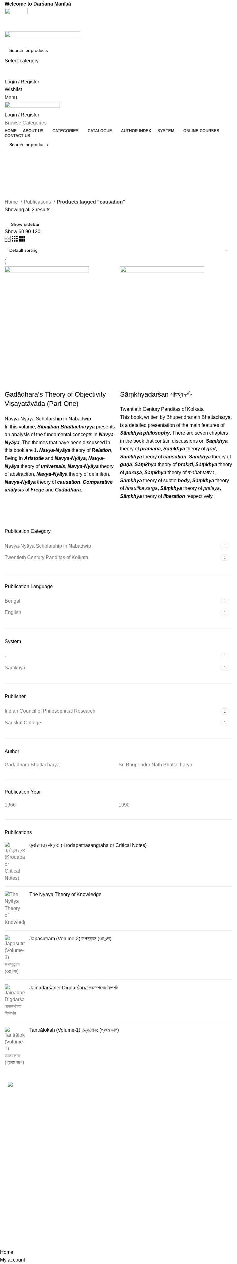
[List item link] (39, 1177)
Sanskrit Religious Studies (104, 1192)
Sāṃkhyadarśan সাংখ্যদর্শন (156, 394)
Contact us (174, 1143)
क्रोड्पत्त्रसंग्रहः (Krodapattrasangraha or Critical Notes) (88, 845)
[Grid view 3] (15, 239)
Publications (38, 201)
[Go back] (12, 171)
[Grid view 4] (22, 239)
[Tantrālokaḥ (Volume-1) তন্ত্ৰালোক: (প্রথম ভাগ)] (15, 1046)
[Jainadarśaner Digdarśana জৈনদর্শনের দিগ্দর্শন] (15, 1000)
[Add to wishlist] (12, 501)
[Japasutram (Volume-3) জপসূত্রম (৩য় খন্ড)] (15, 955)
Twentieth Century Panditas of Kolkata (162, 409)
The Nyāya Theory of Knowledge (65, 894)
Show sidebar (25, 224)
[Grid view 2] (8, 239)
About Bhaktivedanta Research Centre (197, 1098)
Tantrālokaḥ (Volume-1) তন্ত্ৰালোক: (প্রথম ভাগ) (74, 1030)
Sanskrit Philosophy (105, 1176)
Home (12, 201)
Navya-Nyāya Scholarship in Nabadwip (48, 418)
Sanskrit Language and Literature (109, 1161)
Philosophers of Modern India (101, 1142)
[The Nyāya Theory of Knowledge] (15, 908)
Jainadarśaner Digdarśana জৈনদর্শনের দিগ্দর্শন (73, 987)
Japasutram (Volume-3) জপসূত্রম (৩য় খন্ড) (70, 938)
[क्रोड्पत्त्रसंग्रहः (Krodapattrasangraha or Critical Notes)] (15, 862)
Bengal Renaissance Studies (107, 1098)
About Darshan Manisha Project (189, 1117)
